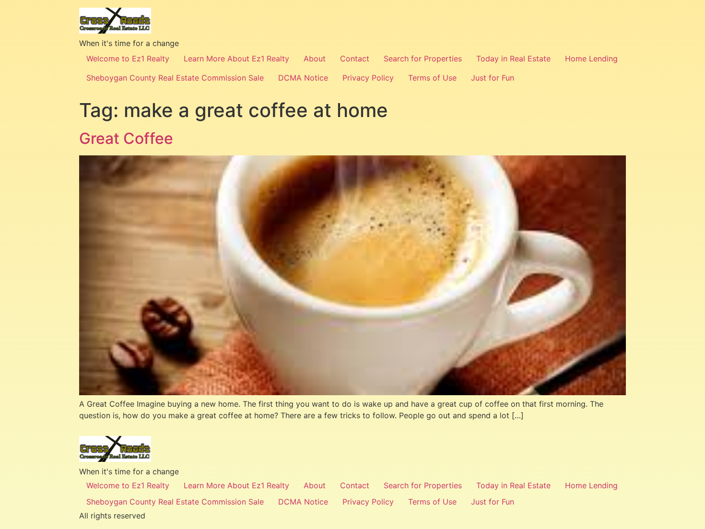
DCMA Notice (303, 77)
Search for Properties (423, 58)
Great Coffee (126, 138)
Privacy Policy (368, 77)
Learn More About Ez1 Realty (236, 58)
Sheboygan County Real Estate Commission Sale (175, 77)
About (315, 58)
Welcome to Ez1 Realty (127, 58)
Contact (354, 58)
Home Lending (591, 58)
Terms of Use (432, 77)
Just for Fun (492, 77)
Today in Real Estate (513, 58)
